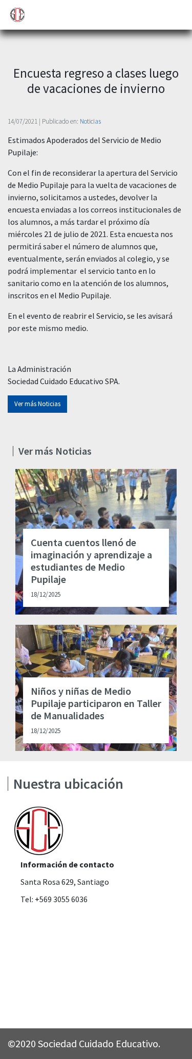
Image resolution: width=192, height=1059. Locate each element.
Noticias (90, 121)
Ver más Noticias (37, 403)
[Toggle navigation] (177, 14)
